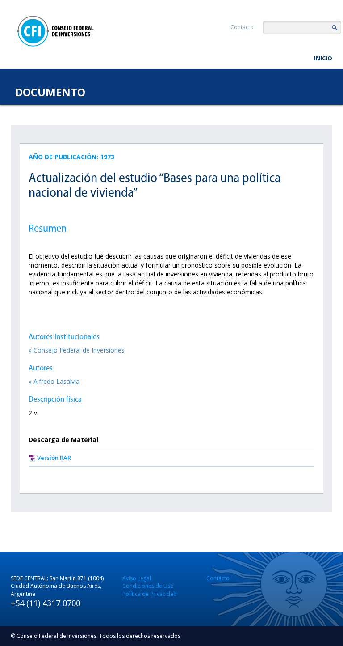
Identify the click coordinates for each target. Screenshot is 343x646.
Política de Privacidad (149, 594)
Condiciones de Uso (148, 586)
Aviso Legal (136, 578)
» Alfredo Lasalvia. (55, 381)
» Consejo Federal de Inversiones (77, 350)
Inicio (323, 58)
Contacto (242, 27)
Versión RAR (54, 458)
